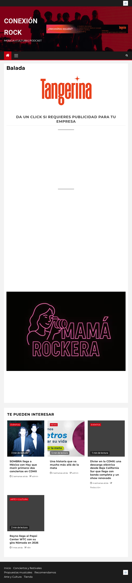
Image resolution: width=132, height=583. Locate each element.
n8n (29, 547)
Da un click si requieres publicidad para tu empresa (66, 119)
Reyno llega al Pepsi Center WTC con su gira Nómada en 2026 (24, 539)
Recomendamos (45, 572)
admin (35, 476)
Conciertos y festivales (27, 568)
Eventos (15, 425)
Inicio (7, 568)
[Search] (127, 55)
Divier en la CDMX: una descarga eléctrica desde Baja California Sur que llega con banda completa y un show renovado (105, 470)
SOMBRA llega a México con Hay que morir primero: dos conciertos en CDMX (23, 466)
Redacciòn (95, 487)
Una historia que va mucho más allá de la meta (64, 465)
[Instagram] (125, 3)
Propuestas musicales (18, 572)
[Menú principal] (16, 55)
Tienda (28, 576)
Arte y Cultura (19, 499)
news (54, 425)
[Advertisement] (66, 156)
